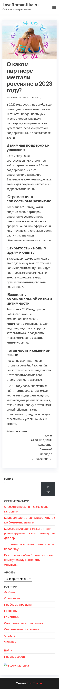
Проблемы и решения (18, 604)
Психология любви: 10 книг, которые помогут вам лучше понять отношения (28, 559)
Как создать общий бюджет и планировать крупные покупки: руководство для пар (29, 533)
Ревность (10, 610)
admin (26, 97)
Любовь (9, 592)
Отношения (21, 431)
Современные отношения (21, 629)
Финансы (10, 641)
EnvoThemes (35, 683)
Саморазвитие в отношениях (23, 623)
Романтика (11, 617)
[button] (54, 8)
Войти (8, 650)
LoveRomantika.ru (20, 4)
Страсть (9, 635)
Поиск (8, 479)
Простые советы (15, 656)
